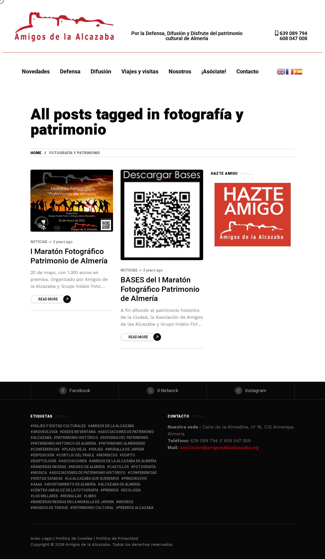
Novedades (36, 71)
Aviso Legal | (42, 538)
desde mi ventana (79, 432)
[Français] (290, 71)
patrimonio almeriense (123, 443)
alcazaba (42, 437)
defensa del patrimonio (125, 437)
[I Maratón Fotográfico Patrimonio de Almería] (71, 201)
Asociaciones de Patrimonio (127, 432)
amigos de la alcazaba (112, 426)
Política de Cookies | (76, 538)
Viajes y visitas (139, 71)
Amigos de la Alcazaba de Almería (123, 461)
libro (91, 496)
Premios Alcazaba (135, 507)
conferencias (46, 449)
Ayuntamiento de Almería (71, 484)
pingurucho (135, 478)
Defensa (70, 71)
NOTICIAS (38, 242)
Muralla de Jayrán (126, 449)
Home (35, 153)
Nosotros (180, 71)
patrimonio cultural (93, 507)
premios (111, 490)
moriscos (108, 455)
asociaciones (74, 461)
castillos (119, 467)
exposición (43, 455)
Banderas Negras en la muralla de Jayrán (73, 502)
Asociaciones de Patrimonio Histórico (88, 472)
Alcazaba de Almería (120, 484)
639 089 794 (292, 33)
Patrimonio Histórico (77, 437)
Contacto (247, 71)
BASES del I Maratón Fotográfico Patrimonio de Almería (160, 289)
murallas (72, 496)
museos (125, 502)
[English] (281, 71)
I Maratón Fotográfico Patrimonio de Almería (69, 256)
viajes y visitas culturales (59, 426)
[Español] (298, 71)
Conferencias (143, 472)
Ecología (132, 490)
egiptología (44, 461)
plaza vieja (75, 449)
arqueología (45, 432)
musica (40, 472)
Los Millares (45, 496)
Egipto (128, 455)
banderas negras (49, 467)
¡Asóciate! (213, 71)
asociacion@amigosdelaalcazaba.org (219, 447)
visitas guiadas (48, 478)
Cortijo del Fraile (76, 455)
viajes (97, 449)
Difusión (101, 71)
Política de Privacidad (117, 538)
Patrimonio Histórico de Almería (64, 443)
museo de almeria (88, 467)
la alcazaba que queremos (93, 478)
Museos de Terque (50, 507)
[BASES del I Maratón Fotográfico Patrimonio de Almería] (162, 215)
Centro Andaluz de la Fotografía (65, 490)
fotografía (145, 467)
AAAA (37, 484)
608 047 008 (293, 38)
